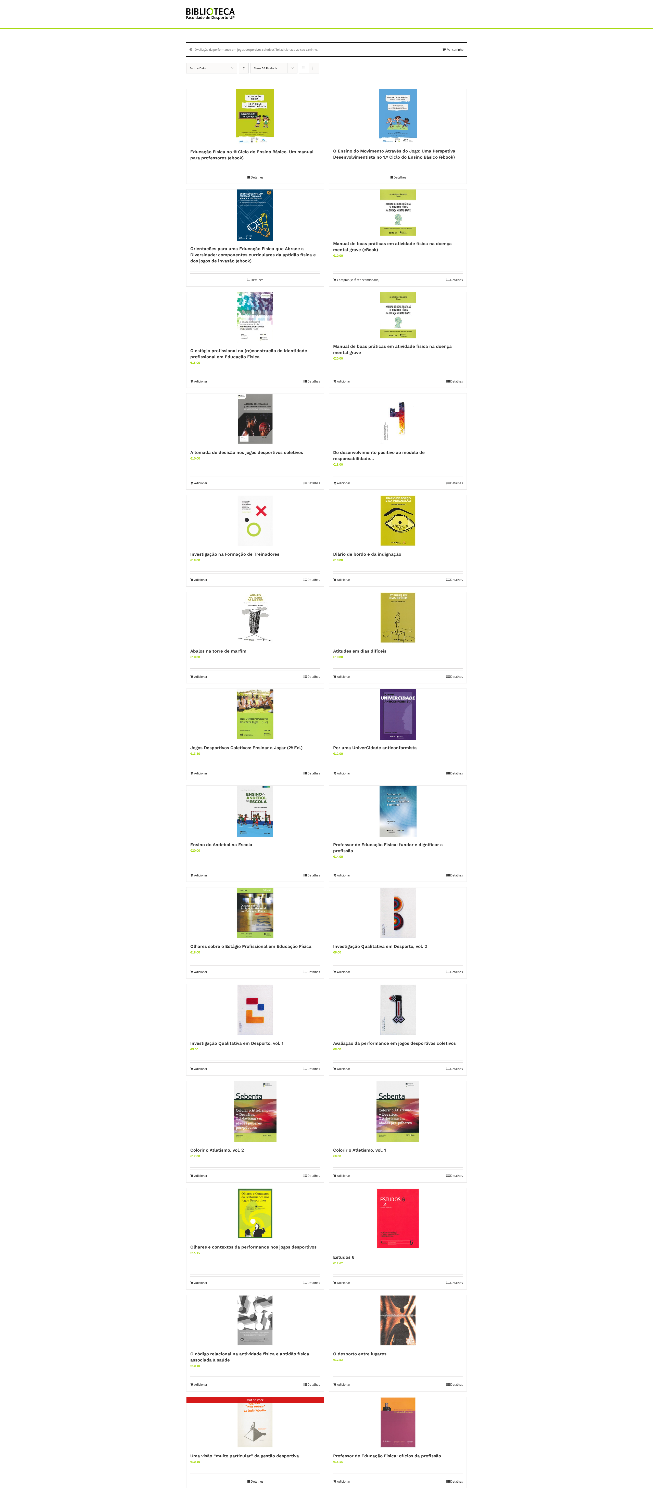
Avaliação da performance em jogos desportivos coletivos (394, 1043)
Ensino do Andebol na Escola (221, 844)
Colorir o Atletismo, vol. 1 (359, 1150)
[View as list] (314, 68)
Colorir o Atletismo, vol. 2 (217, 1150)
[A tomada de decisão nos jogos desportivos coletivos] (255, 418)
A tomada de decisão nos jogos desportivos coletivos (246, 452)
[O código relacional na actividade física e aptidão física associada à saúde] (255, 1320)
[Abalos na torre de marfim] (255, 617)
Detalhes (257, 177)
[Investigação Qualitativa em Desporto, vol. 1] (255, 1009)
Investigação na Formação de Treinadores (234, 554)
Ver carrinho (455, 49)
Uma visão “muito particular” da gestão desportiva (244, 1455)
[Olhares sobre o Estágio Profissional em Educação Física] (255, 912)
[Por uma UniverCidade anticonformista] (398, 714)
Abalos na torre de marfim (218, 651)
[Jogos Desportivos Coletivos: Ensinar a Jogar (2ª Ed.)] (255, 714)
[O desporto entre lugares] (398, 1320)
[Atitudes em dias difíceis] (398, 617)
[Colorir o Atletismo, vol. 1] (398, 1111)
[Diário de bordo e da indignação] (398, 520)
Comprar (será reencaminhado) (358, 280)
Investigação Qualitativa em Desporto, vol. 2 (380, 946)
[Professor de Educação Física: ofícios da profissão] (398, 1422)
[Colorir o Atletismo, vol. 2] (255, 1111)
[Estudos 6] (398, 1218)
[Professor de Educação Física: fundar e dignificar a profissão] (398, 811)
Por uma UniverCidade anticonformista (375, 747)
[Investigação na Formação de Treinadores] (255, 520)
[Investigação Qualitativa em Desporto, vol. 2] (398, 912)
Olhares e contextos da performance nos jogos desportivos (253, 1247)
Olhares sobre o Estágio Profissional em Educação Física (250, 946)
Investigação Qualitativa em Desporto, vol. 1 (236, 1043)
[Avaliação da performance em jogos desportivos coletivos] (398, 1009)
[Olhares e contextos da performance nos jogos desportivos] (255, 1213)
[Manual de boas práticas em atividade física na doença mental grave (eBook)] (398, 212)
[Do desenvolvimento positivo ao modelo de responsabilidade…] (398, 418)
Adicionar (200, 381)
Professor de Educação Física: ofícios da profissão (387, 1455)
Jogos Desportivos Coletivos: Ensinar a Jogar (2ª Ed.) (246, 747)
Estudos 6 (343, 1257)
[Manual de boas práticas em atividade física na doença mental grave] (398, 315)
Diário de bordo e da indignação (367, 554)
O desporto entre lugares (359, 1353)
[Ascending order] (244, 68)
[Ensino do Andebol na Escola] (255, 811)
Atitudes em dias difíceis (359, 651)
